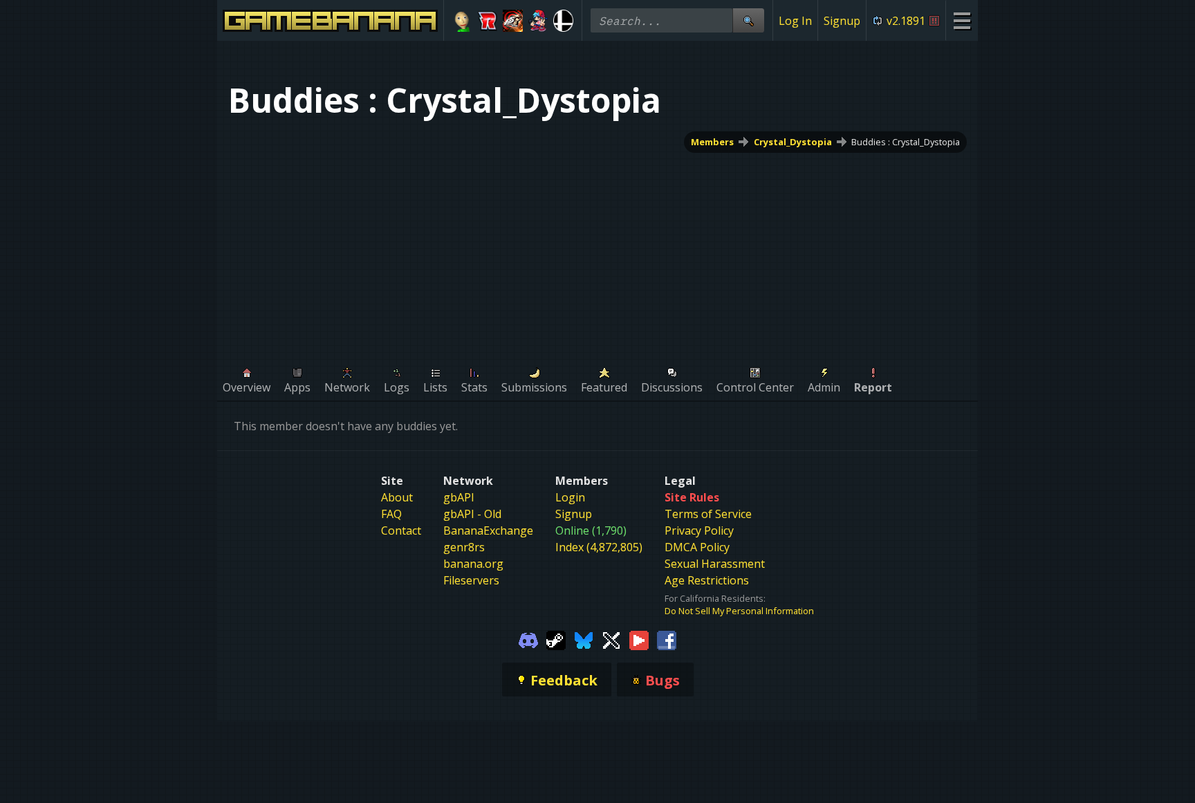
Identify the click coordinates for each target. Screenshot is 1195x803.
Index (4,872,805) (598, 547)
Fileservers (471, 580)
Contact (401, 530)
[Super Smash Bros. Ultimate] (563, 21)
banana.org (473, 563)
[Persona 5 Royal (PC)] (513, 21)
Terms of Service (708, 514)
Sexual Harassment (715, 563)
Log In (795, 20)
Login (570, 497)
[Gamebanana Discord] (528, 639)
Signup (842, 20)
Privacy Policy (699, 530)
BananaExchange (488, 530)
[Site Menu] (961, 20)
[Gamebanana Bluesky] (584, 639)
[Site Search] (748, 20)
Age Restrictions (707, 580)
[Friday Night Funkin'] (538, 21)
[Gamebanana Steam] (556, 639)
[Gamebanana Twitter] (611, 639)
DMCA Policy (697, 547)
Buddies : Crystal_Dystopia (905, 142)
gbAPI (458, 497)
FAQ (391, 514)
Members (712, 142)
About (397, 497)
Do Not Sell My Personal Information (739, 610)
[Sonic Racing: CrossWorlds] (488, 21)
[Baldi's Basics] (462, 21)
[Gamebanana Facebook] (667, 639)
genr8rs (464, 547)
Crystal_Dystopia (793, 142)
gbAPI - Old (472, 514)
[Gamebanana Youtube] (639, 639)
